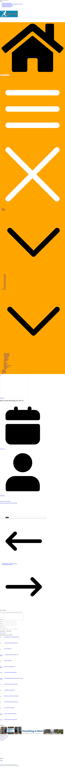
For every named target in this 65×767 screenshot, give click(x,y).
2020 (5, 284)
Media (5, 362)
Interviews (5, 360)
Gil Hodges (6, 359)
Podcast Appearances (7, 365)
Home (3, 208)
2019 (5, 283)
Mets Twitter (2, 398)
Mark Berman (2, 495)
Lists (5, 361)
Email (1, 623)
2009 (5, 274)
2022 (5, 286)
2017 (5, 281)
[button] (33, 273)
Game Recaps (6, 358)
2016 (5, 280)
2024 (5, 288)
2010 (5, 275)
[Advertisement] (18, 19)
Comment (2, 619)
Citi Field (3, 369)
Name (1, 621)
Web (3, 373)
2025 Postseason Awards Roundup (7, 5)
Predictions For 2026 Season (6, 3)
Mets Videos (4, 371)
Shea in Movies (6, 367)
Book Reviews (6, 356)
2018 (5, 282)
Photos (5, 364)
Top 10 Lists (4, 372)
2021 (5, 285)
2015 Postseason (6, 353)
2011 (5, 276)
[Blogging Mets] (32, 73)
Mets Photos (4, 370)
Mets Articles (6, 363)
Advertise (3, 209)
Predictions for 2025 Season (6, 6)
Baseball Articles (6, 355)
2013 (5, 278)
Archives (3, 210)
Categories (3, 289)
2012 (5, 277)
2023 (5, 287)
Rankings (5, 366)
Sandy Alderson (6, 354)
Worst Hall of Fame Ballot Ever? (7, 4)
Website (1, 625)
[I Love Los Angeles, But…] (53, 733)
